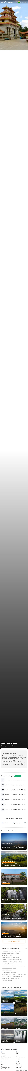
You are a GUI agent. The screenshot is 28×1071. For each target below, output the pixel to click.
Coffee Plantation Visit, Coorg (8, 974)
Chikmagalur (5, 1001)
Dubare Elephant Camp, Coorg (9, 968)
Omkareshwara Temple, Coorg (9, 972)
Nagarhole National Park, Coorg (9, 966)
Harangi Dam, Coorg (17, 976)
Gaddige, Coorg (5, 978)
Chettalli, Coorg (21, 966)
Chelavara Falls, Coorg (7, 963)
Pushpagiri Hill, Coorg (16, 951)
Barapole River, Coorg (17, 959)
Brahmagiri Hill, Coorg (7, 980)
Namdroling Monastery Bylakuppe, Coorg (11, 961)
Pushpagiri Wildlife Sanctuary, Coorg (10, 953)
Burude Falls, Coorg (6, 959)
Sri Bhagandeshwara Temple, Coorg (10, 957)
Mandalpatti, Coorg (15, 978)
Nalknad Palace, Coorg (7, 970)
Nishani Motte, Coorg (6, 976)
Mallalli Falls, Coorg (6, 955)
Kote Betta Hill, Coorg (21, 974)
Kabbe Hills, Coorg (6, 951)
